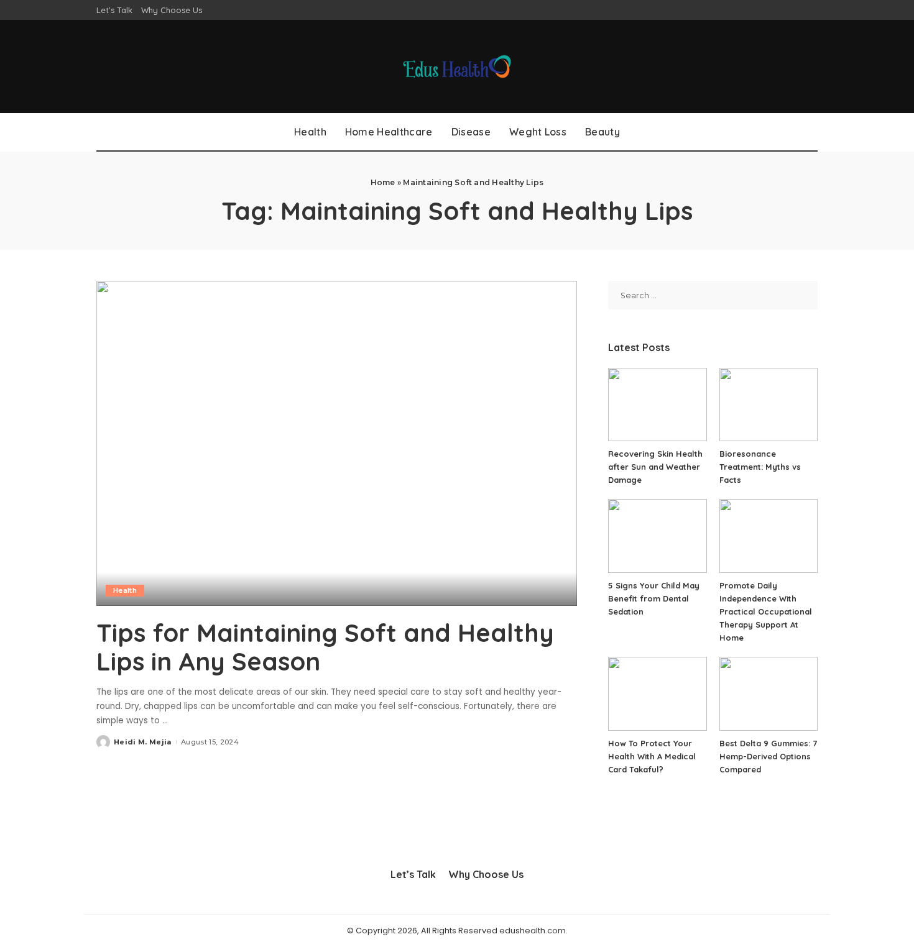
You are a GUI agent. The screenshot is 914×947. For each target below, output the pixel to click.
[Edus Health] (457, 66)
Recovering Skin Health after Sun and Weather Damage (655, 467)
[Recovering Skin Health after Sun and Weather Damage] (657, 405)
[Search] (810, 131)
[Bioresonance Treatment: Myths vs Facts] (768, 405)
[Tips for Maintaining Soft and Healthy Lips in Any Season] (336, 443)
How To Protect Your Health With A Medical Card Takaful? (652, 756)
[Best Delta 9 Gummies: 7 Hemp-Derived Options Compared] (768, 694)
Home (383, 182)
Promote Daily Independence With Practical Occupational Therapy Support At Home (765, 611)
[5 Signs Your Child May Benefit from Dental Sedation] (657, 536)
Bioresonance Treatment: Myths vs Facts (760, 467)
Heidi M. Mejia (143, 742)
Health (125, 590)
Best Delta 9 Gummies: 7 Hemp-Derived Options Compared (768, 756)
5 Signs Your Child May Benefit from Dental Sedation (653, 598)
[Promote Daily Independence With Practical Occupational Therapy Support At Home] (768, 536)
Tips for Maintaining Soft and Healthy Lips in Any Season (325, 647)
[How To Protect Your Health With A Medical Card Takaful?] (657, 694)
